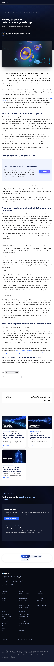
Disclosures (12, 639)
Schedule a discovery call (11, 536)
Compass (4, 596)
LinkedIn (9, 376)
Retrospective (40, 593)
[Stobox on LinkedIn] (6, 581)
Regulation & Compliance (12, 372)
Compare (4, 623)
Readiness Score (36, 556)
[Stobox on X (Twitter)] (3, 581)
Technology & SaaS (23, 596)
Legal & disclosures (41, 605)
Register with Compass (10, 518)
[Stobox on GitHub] (23, 581)
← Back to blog (6, 380)
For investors (40, 603)
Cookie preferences (21, 639)
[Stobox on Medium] (16, 581)
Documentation (22, 628)
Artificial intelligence (23, 598)
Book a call (25, 559)
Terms (7, 639)
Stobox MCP (4, 598)
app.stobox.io (29, 639)
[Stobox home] (5, 2)
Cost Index (21, 618)
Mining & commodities (24, 593)
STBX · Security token (24, 623)
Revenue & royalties (23, 607)
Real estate (21, 591)
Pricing (3, 600)
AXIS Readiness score (24, 614)
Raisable (3, 593)
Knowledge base (5, 614)
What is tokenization (6, 616)
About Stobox (40, 591)
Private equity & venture (24, 605)
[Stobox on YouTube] (13, 581)
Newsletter (21, 630)
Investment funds (23, 603)
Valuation (21, 625)
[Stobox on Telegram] (10, 581)
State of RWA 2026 (23, 616)
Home (3, 12)
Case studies (40, 596)
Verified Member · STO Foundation (10, 584)
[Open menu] (50, 2)
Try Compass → (45, 171)
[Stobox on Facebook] (20, 581)
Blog (8, 12)
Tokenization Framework (7, 618)
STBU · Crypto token (24, 621)
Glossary (4, 625)
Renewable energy (23, 600)
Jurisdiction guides (6, 621)
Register (25, 556)
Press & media (40, 598)
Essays (3, 628)
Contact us (39, 600)
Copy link (18, 376)
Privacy (3, 639)
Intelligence (4, 591)
